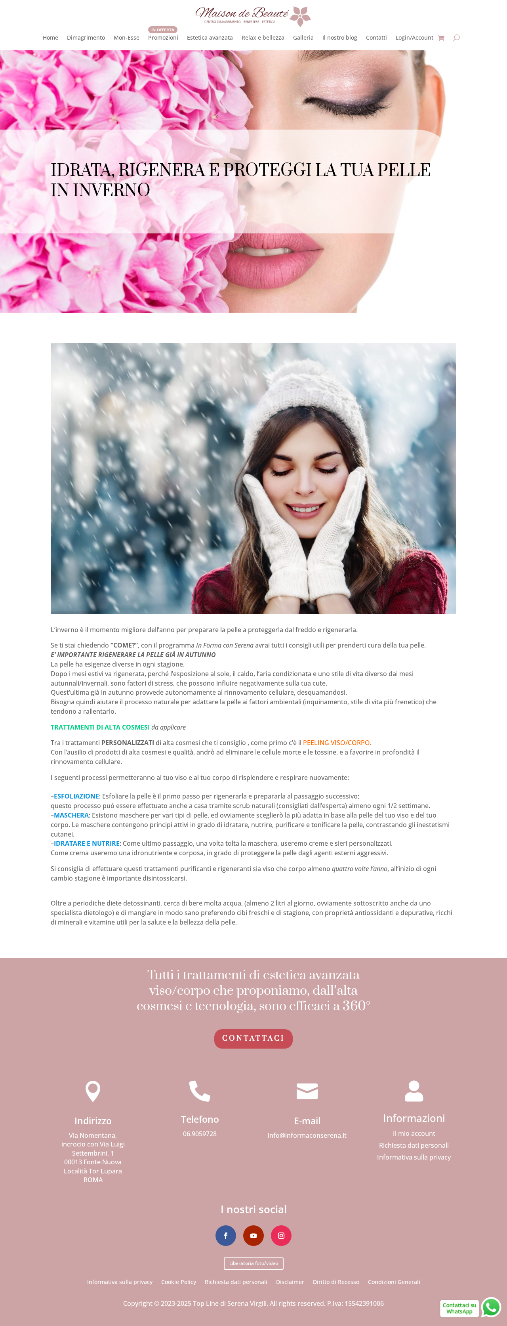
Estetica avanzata (210, 37)
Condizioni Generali (394, 1281)
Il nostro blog (339, 37)
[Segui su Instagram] (281, 1235)
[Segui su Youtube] (253, 1235)
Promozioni (163, 37)
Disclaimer (290, 1281)
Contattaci (253, 1038)
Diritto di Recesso (336, 1281)
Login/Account (414, 37)
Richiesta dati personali (414, 1146)
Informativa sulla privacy (414, 1158)
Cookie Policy (178, 1281)
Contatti (376, 37)
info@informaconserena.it (307, 1135)
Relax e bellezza (263, 37)
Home (50, 37)
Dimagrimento (86, 37)
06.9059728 (200, 1133)
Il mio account (414, 1134)
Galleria (303, 37)
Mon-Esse (126, 37)
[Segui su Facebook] (225, 1235)
